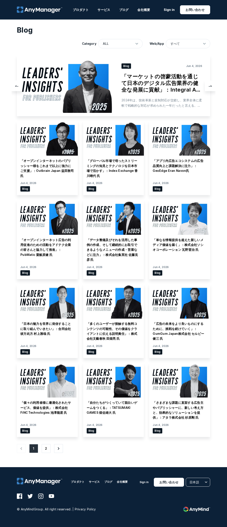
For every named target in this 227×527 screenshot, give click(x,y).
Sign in (169, 9)
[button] (17, 85)
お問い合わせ (195, 10)
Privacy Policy (85, 509)
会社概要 (143, 10)
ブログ (124, 10)
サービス (104, 10)
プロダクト (81, 10)
